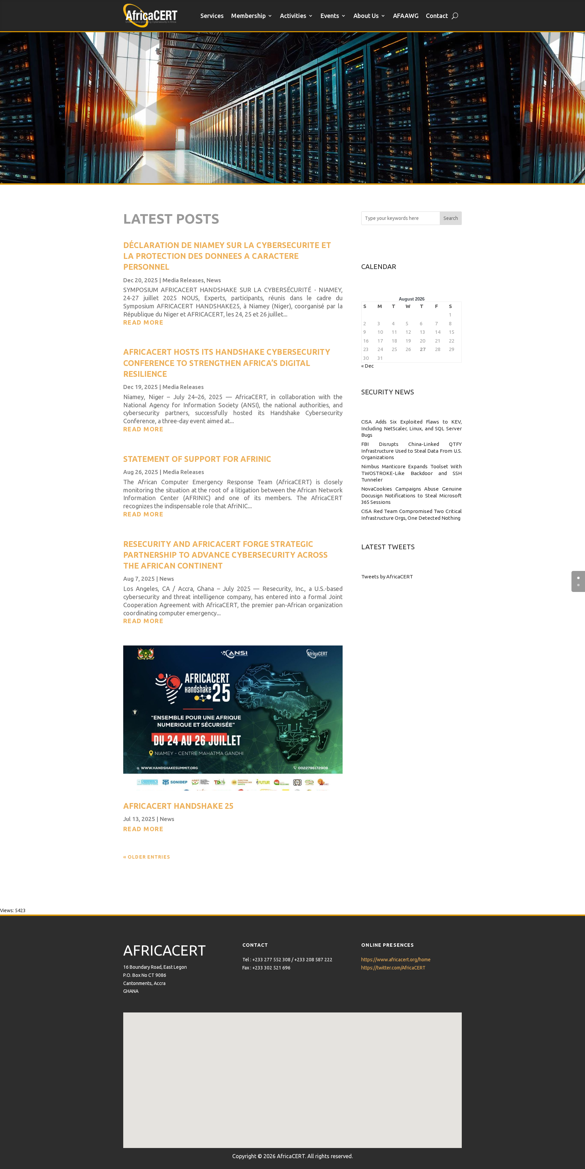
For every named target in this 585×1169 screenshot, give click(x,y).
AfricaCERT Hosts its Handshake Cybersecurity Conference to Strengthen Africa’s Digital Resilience (226, 363)
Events (330, 15)
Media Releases (183, 280)
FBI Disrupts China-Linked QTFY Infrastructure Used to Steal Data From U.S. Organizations (411, 450)
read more (143, 322)
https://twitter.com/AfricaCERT (393, 967)
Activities (293, 15)
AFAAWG (405, 15)
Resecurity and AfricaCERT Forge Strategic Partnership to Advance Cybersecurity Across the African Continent (225, 555)
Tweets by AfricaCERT (387, 576)
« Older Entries (146, 857)
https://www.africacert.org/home (396, 959)
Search (450, 218)
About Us (366, 15)
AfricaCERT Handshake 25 (178, 806)
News (214, 280)
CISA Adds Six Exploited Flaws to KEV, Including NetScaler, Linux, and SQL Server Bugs (411, 428)
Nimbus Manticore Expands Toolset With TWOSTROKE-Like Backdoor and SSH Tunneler (411, 473)
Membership (248, 15)
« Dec (367, 366)
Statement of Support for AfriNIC (197, 459)
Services (212, 15)
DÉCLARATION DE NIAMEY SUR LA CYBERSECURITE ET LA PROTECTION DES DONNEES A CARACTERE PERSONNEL (227, 256)
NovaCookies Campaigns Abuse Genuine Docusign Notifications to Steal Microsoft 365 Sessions (411, 495)
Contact (437, 15)
